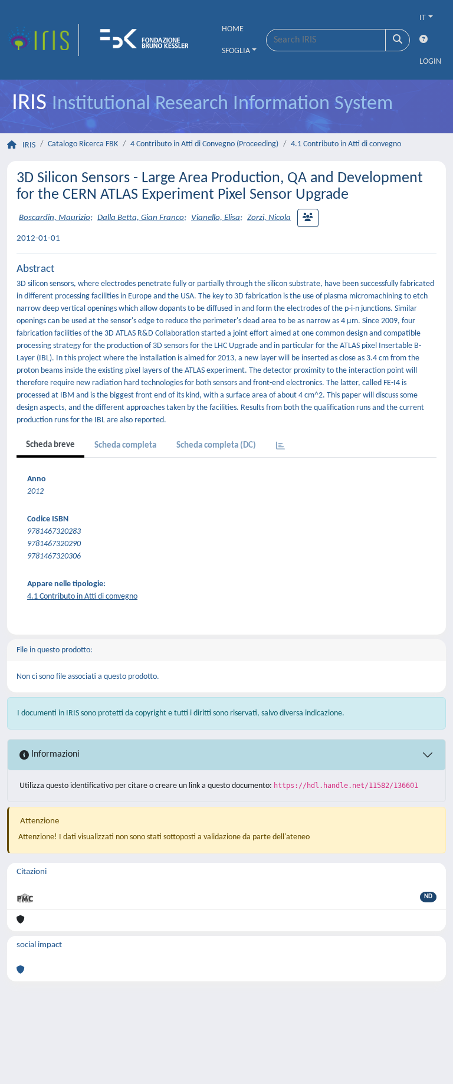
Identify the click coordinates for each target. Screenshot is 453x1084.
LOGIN (430, 61)
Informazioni (54, 754)
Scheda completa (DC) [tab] (216, 445)
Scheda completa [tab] (125, 445)
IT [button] (422, 18)
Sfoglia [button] (236, 51)
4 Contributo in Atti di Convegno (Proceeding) (204, 144)
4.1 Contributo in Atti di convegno (346, 144)
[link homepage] (43, 40)
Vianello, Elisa (215, 217)
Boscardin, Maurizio (54, 217)
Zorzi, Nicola (269, 217)
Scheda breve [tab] (50, 445)
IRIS (28, 145)
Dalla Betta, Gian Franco (140, 217)
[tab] (280, 447)
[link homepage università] (148, 40)
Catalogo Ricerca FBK (83, 144)
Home (233, 29)
